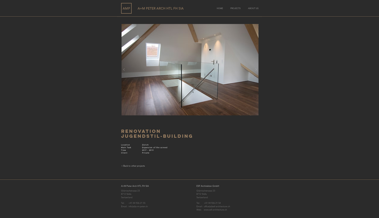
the (158, 147)
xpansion (148, 147)
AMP (126, 8)
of (154, 147)
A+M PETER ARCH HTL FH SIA (161, 8)
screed (163, 147)
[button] (190, 70)
